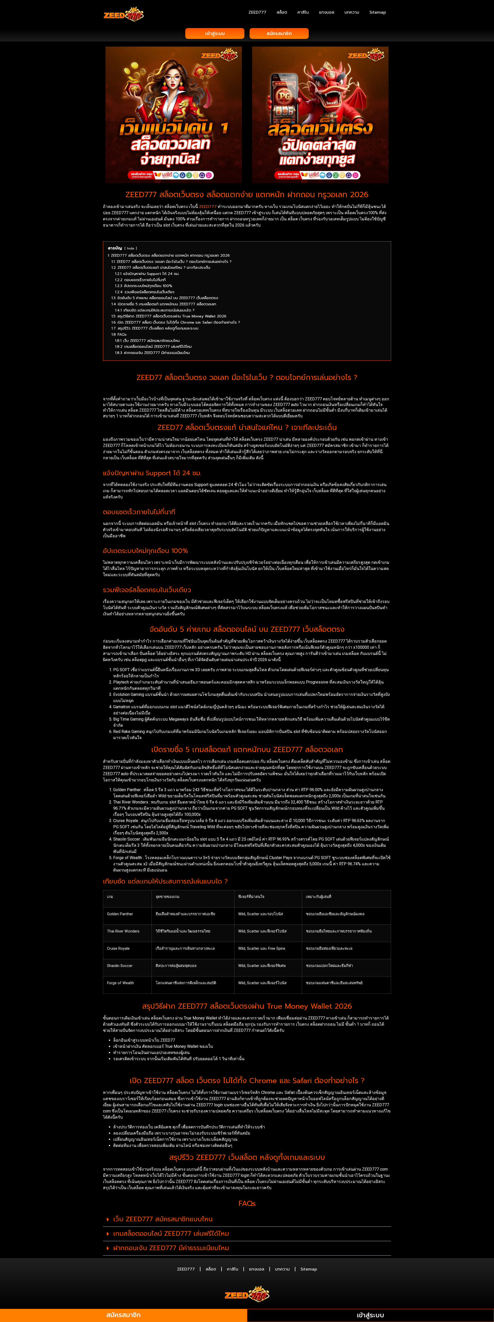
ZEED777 (257, 12)
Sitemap (377, 12)
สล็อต (282, 12)
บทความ (352, 12)
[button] (247, 1219)
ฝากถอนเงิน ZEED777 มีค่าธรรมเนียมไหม (171, 1248)
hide (130, 248)
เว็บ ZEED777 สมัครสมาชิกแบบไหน (163, 1219)
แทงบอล (326, 12)
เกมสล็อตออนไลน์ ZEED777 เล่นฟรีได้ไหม (171, 1234)
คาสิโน (303, 12)
